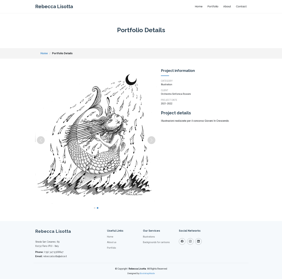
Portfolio (212, 6)
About (227, 6)
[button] (41, 140)
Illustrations (149, 237)
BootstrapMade (147, 273)
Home (199, 6)
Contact (241, 6)
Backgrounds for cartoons (156, 242)
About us (111, 242)
